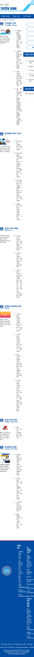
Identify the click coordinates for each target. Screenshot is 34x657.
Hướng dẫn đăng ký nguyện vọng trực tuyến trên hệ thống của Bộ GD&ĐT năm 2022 (19, 465)
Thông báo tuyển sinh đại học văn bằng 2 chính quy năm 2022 (19, 242)
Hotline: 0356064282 (22, 591)
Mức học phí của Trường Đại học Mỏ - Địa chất (19, 432)
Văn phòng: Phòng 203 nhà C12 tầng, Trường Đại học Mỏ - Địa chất (20, 571)
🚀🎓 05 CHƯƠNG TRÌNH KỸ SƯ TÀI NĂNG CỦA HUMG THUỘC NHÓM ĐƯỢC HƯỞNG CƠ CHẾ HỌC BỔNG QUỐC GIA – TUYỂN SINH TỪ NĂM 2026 (19, 106)
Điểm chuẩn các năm (13, 306)
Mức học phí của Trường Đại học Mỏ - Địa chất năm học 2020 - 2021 (5, 436)
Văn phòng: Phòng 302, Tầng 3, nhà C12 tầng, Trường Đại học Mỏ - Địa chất (29, 616)
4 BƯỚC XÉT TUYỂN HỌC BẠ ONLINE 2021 (19, 506)
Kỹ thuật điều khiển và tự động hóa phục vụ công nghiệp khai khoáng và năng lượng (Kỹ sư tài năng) (19, 165)
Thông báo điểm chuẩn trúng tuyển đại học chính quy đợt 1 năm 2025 (19, 322)
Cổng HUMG (5, 16)
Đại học (12, 19)
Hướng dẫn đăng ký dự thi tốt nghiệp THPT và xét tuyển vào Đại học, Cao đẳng (19, 489)
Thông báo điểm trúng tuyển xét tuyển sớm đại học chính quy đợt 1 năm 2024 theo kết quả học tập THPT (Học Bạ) (19, 396)
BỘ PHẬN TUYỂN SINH (29, 550)
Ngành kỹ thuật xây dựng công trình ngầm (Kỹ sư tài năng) (19, 211)
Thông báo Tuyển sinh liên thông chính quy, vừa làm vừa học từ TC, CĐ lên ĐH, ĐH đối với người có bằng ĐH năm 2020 (19, 283)
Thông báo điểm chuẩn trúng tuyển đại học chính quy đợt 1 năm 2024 (19, 342)
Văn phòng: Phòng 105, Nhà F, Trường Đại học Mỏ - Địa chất (29, 561)
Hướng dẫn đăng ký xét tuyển (11, 447)
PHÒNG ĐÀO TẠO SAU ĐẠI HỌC (29, 602)
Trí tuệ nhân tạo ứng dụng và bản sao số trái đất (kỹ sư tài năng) (5, 149)
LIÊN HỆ (19, 547)
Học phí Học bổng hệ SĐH (11, 420)
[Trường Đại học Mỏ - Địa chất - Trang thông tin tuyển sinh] (1, 19)
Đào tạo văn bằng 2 (11, 229)
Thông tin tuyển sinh (11, 23)
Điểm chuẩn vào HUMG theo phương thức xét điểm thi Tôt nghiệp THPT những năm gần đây (19, 366)
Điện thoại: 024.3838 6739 (29, 572)
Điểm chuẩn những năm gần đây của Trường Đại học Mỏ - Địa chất (19, 78)
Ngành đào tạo (13, 133)
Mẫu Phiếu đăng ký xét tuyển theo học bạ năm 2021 (19, 521)
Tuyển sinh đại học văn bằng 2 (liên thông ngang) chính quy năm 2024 (5, 239)
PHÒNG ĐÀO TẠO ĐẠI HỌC (20, 555)
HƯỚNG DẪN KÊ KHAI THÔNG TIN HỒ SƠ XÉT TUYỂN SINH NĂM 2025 (5, 468)
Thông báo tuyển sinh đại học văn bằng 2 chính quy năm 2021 (19, 259)
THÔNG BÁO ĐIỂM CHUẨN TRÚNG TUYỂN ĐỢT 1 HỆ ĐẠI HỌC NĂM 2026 (19, 39)
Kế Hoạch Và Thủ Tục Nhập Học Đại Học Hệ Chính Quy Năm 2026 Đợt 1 (5, 39)
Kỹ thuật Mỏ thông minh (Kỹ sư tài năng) (19, 145)
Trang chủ (16, 16)
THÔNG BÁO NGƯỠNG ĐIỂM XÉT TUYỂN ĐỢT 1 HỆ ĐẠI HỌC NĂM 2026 (19, 59)
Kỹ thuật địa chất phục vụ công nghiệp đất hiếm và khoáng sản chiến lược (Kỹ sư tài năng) (19, 190)
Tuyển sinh (6, 19)
